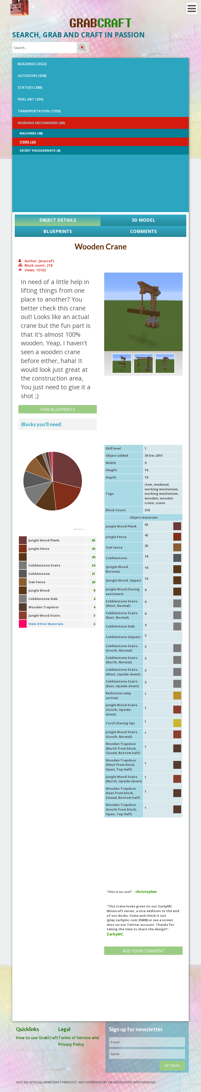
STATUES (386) (30, 87)
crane (160, 503)
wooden (151, 498)
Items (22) (28, 142)
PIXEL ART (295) (30, 99)
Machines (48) (31, 133)
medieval (161, 484)
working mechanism (161, 489)
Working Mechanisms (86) (41, 122)
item (148, 484)
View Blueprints (57, 409)
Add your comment (143, 951)
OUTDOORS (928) (32, 75)
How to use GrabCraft (37, 1037)
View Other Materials (45, 624)
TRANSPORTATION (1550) (39, 111)
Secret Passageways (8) (40, 150)
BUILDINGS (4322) (32, 63)
